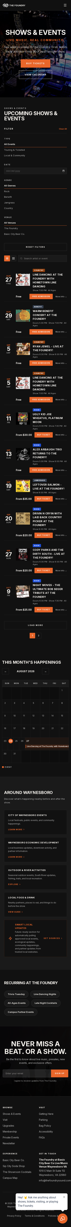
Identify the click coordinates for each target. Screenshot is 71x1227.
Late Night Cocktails (46, 1003)
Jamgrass (9, 202)
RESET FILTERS (35, 247)
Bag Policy (45, 1125)
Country (8, 208)
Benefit (8, 196)
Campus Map (10, 1177)
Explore (13, 884)
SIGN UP (59, 1073)
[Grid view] (13, 258)
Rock (6, 191)
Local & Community (14, 155)
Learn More (15, 829)
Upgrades (8, 1125)
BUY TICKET (43, 435)
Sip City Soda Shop (14, 1166)
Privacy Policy (14, 1216)
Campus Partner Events (21, 1012)
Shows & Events (12, 1113)
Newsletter (9, 1143)
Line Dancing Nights (45, 994)
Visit (5, 1119)
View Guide (14, 912)
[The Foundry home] (14, 5)
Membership (10, 1131)
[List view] (7, 258)
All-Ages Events (17, 1003)
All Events (9, 144)
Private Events (11, 1137)
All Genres (10, 185)
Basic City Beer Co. (14, 234)
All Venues (10, 222)
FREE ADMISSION (41, 296)
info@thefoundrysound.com (53, 1180)
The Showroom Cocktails (17, 1171)
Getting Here (46, 1113)
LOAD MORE (35, 625)
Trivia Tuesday (16, 994)
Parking (43, 1119)
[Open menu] (65, 5)
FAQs (42, 1137)
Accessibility (46, 1131)
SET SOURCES (52, 938)
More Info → (61, 296)
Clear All (63, 129)
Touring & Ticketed (14, 149)
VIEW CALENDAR (36, 74)
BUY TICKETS (35, 63)
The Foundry (11, 228)
